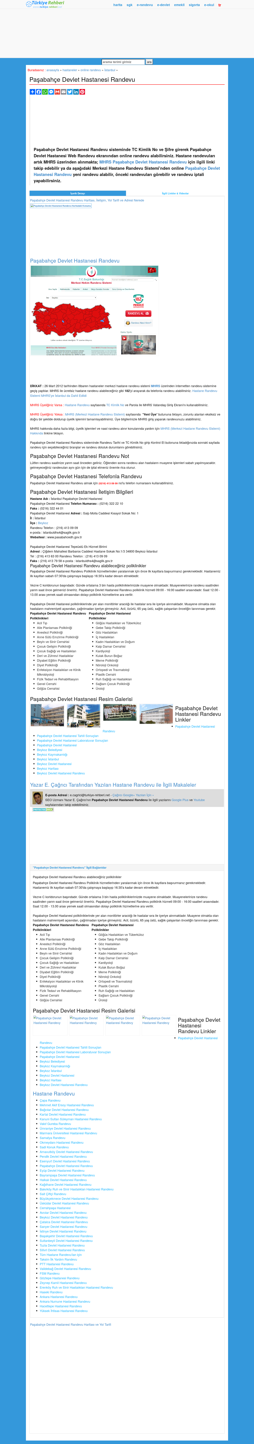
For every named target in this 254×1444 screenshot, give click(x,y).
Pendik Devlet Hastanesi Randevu (63, 1156)
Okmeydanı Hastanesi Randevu (61, 1142)
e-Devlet (163, 4)
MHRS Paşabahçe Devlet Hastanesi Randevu (143, 162)
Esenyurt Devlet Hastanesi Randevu (65, 1161)
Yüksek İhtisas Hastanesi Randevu (64, 1310)
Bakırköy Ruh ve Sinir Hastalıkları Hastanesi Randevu (77, 1189)
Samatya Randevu (52, 1137)
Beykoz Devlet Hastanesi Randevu (61, 773)
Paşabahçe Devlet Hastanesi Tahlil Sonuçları (67, 735)
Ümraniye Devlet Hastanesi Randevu (65, 1128)
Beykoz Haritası (48, 768)
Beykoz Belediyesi (49, 749)
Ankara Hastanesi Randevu (59, 1296)
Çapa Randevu (50, 1100)
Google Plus (180, 799)
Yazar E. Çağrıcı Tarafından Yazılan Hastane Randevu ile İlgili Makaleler (113, 784)
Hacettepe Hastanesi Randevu (61, 1306)
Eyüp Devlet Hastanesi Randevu (62, 1170)
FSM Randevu (50, 1273)
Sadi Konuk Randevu (54, 1147)
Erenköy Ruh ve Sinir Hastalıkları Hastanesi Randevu (76, 1287)
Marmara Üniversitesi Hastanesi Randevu (68, 1133)
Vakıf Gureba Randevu (55, 1123)
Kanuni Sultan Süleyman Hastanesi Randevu (71, 1119)
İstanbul (109, 70)
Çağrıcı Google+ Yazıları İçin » (133, 795)
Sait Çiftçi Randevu (53, 1193)
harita (117, 4)
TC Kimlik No (115, 405)
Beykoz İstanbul (48, 759)
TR (219, 5)
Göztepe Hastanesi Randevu (59, 1278)
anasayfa (52, 70)
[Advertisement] (127, 33)
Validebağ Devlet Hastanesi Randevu (65, 1268)
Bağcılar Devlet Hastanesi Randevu (64, 1109)
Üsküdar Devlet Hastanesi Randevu (64, 1203)
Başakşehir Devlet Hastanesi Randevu (66, 1236)
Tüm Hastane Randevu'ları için (61, 1254)
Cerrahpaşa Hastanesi (55, 1207)
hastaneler (70, 70)
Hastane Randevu (77, 405)
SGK (130, 4)
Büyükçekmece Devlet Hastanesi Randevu (69, 1198)
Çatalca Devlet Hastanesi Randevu (64, 1222)
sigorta (194, 4)
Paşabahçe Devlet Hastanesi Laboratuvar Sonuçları (72, 740)
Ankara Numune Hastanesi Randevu (65, 1301)
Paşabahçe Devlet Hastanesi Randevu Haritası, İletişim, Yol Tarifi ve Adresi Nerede (87, 200)
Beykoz (43, 522)
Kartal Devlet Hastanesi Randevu (63, 1114)
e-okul (209, 4)
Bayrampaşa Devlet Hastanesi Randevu (67, 1175)
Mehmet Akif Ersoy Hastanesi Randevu (67, 1105)
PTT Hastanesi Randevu (57, 1264)
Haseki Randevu (51, 1292)
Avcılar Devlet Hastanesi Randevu (63, 1212)
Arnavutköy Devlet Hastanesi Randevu (66, 1151)
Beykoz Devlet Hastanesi (54, 763)
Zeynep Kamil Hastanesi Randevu (63, 1282)
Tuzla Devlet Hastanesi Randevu (62, 1245)
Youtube (199, 799)
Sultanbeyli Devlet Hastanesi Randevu (66, 1240)
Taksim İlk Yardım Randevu (58, 1259)
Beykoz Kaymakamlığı (52, 754)
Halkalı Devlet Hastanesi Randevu (63, 1179)
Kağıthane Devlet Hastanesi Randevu (65, 1184)
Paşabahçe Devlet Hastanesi (57, 745)
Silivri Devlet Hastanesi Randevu (62, 1250)
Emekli (179, 4)
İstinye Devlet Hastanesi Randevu (63, 1231)
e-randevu (145, 4)
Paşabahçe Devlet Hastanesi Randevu (66, 1165)
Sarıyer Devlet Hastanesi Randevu (63, 1226)
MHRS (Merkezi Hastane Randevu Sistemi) (95, 414)
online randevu (91, 70)
